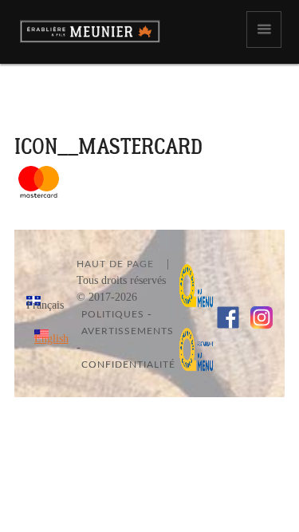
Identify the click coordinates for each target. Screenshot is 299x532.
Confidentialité (128, 364)
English (51, 339)
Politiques (112, 314)
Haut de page (115, 264)
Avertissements (127, 331)
